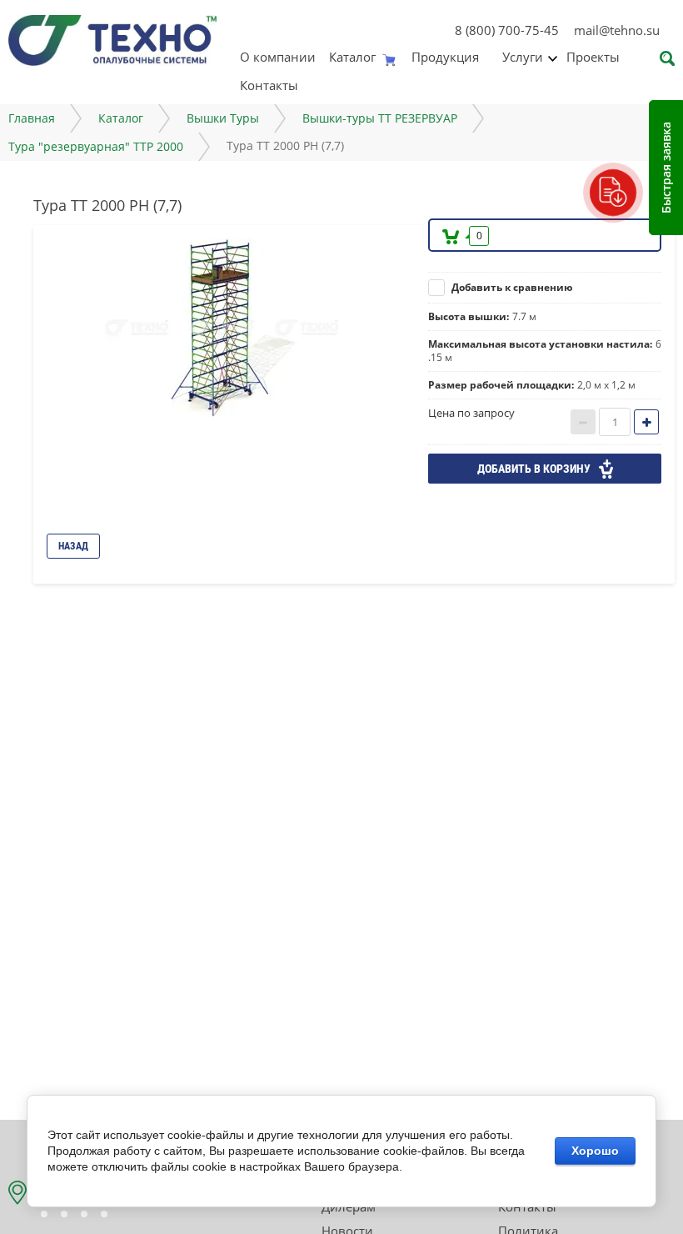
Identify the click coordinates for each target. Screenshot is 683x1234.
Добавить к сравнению (511, 287)
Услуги (522, 56)
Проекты (593, 56)
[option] (225, 327)
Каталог (352, 56)
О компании (278, 56)
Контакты (269, 85)
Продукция (445, 56)
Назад (73, 546)
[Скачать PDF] (612, 192)
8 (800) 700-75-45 (507, 30)
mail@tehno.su (617, 30)
